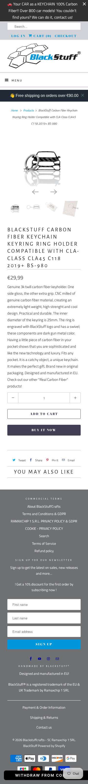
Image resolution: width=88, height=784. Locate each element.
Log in (18, 36)
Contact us (44, 727)
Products (28, 110)
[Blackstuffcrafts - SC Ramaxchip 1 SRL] (44, 55)
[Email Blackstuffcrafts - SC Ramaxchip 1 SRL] (57, 659)
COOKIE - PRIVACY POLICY (44, 528)
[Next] (53, 191)
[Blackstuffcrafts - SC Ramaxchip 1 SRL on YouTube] (39, 659)
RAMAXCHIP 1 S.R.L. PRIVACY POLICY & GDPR (44, 521)
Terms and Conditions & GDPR (44, 513)
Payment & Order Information (44, 707)
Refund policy (44, 550)
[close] (82, 95)
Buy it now (44, 430)
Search (44, 535)
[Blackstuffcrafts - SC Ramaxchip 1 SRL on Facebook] (31, 659)
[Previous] (34, 191)
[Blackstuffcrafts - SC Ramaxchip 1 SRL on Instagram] (48, 659)
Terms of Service (44, 543)
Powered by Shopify (51, 745)
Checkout (66, 36)
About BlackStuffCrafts (44, 506)
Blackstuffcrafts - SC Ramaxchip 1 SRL (49, 739)
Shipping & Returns (44, 717)
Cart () (42, 36)
